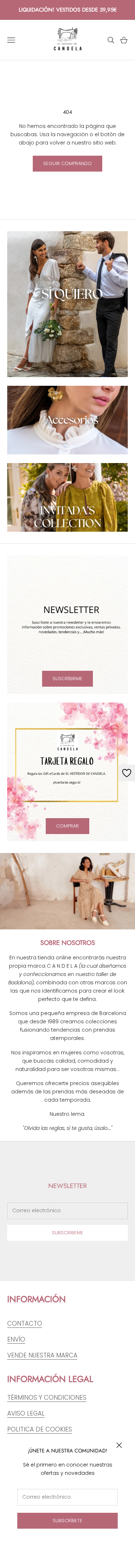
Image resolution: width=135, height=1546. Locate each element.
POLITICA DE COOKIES (39, 1429)
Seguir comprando (67, 163)
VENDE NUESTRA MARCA (42, 1355)
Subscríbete (67, 1520)
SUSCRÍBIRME (67, 678)
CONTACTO (24, 1323)
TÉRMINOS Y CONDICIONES (46, 1397)
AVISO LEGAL (26, 1413)
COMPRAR (67, 825)
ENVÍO (16, 1339)
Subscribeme (67, 1232)
